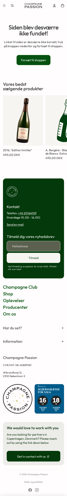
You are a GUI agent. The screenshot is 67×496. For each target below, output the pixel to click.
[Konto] (54, 5)
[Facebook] (30, 490)
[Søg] (12, 5)
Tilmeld (33, 258)
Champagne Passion (37, 474)
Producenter (15, 307)
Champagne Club (20, 287)
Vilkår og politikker (33, 482)
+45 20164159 (27, 213)
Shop (8, 293)
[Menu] (4, 5)
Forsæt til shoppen (33, 60)
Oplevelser (14, 300)
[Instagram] (37, 490)
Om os (9, 314)
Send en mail (15, 224)
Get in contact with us (31, 456)
